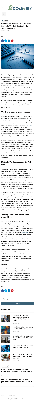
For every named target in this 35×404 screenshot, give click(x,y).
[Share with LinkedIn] (9, 40)
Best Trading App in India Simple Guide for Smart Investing (23, 346)
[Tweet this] (5, 40)
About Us (12, 395)
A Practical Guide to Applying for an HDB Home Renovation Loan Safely (23, 337)
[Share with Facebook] (2, 40)
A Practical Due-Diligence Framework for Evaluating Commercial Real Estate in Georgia (21, 318)
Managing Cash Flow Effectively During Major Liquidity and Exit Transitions (23, 356)
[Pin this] (12, 40)
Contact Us (4, 395)
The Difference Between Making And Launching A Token (23, 328)
